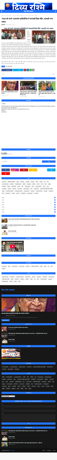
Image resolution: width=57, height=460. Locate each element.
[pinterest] (24, 170)
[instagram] (15, 170)
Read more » (6, 320)
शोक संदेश (4, 186)
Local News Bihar (9, 191)
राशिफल (34, 184)
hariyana (14, 188)
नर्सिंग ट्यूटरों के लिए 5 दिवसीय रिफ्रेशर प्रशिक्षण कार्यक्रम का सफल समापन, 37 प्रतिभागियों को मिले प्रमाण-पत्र (28, 93)
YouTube (36, 193)
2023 (28, 204)
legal (3, 191)
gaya (44, 186)
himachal (20, 188)
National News (39, 191)
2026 (28, 212)
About (43, 450)
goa (48, 186)
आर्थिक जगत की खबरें (11, 181)
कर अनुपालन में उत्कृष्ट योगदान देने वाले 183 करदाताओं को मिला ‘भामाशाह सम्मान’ (22, 225)
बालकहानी (11, 184)
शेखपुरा (49, 184)
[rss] (33, 170)
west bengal (29, 193)
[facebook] (5, 170)
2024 (28, 207)
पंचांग (47, 181)
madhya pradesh (18, 191)
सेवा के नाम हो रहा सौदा (12, 231)
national (32, 191)
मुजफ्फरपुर (29, 184)
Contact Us (49, 450)
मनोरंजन (24, 184)
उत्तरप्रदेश (27, 181)
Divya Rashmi (38, 186)
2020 (28, 197)
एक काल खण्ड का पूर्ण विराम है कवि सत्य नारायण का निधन (9, 92)
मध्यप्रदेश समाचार (18, 184)
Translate (12, 397)
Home (54, 450)
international (26, 188)
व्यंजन (42, 184)
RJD (3, 193)
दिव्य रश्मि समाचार (28, 11)
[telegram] (42, 170)
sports (18, 193)
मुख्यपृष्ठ (2, 15)
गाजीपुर (41, 181)
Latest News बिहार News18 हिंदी (46, 188)
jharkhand (36, 188)
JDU (31, 188)
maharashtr (26, 191)
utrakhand (23, 193)
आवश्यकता (22, 181)
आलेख (18, 181)
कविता (37, 181)
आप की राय (4, 181)
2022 (28, 202)
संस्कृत (8, 186)
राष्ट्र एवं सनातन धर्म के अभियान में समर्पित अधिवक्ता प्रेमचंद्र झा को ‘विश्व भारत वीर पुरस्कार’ (24, 219)
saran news (7, 193)
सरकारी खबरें (14, 186)
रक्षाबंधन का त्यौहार (11, 339)
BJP (22, 186)
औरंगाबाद (32, 181)
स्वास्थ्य (19, 186)
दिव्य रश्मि (3, 24)
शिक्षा (45, 184)
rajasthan (51, 191)
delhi (33, 186)
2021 (28, 200)
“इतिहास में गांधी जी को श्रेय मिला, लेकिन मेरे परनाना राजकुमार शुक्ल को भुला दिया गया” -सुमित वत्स (47, 93)
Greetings (4, 188)
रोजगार (38, 184)
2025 (28, 209)
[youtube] (5, 173)
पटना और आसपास (8, 15)
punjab (45, 191)
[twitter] (51, 170)
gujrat (9, 188)
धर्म (44, 181)
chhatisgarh (27, 186)
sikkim (13, 193)
